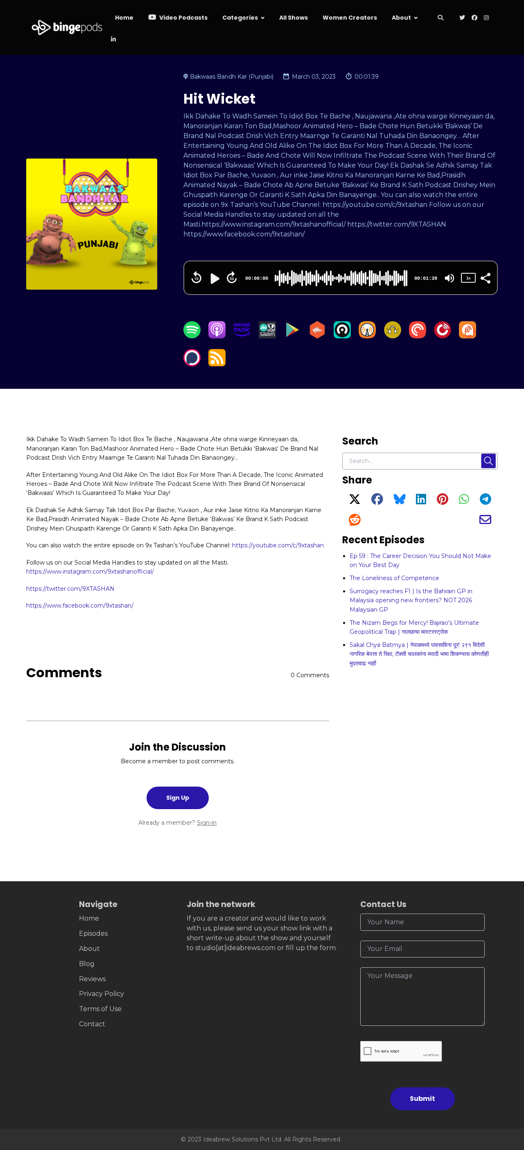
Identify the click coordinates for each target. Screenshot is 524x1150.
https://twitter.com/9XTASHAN (70, 588)
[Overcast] (367, 336)
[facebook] (474, 18)
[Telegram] (485, 501)
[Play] (214, 278)
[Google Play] (292, 336)
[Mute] (449, 278)
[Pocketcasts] (417, 336)
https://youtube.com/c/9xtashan (278, 545)
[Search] (440, 18)
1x (468, 278)
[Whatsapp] (464, 501)
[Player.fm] (442, 336)
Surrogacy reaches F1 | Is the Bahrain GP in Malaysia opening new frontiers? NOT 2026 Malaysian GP (411, 600)
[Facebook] (377, 501)
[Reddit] (355, 522)
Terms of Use (100, 1009)
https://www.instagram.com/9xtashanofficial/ (90, 571)
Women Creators (350, 18)
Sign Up (177, 798)
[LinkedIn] (421, 501)
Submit (422, 1098)
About (401, 18)
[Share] (485, 277)
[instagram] (486, 18)
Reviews (92, 979)
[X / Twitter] (355, 501)
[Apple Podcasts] (217, 336)
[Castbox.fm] (317, 336)
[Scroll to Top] (504, 1098)
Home (124, 18)
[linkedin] (112, 40)
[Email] (485, 522)
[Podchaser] (192, 364)
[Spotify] (192, 336)
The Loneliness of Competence (394, 578)
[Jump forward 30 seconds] (231, 277)
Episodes (93, 933)
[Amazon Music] (242, 336)
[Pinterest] (442, 501)
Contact (92, 1024)
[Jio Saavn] (267, 336)
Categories (240, 18)
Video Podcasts (183, 18)
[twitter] (462, 18)
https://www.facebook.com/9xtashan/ (79, 605)
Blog (87, 964)
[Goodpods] (392, 336)
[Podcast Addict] (467, 336)
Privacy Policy (101, 994)
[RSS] (217, 364)
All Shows (293, 18)
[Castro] (342, 336)
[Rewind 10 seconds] (196, 277)
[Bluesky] (400, 501)
